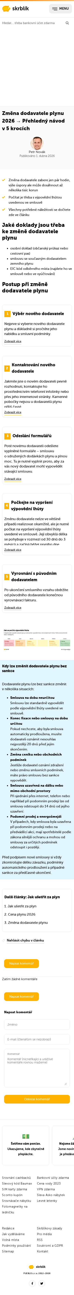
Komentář (13, 1053)
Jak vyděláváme (13, 1234)
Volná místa (10, 1240)
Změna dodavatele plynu (28, 923)
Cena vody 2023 (49, 1183)
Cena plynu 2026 (21, 914)
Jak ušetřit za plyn (22, 906)
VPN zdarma (46, 1189)
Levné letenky (47, 1200)
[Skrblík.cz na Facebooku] (32, 1283)
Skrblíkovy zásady (49, 1228)
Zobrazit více (12, 341)
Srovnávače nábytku (16, 1200)
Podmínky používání (16, 1245)
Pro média (44, 1234)
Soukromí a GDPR (50, 1245)
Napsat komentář (21, 963)
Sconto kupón (12, 1195)
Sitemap (8, 1251)
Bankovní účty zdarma (53, 1177)
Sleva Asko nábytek (51, 1195)
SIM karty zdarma (14, 1189)
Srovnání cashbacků (16, 1177)
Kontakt (42, 1251)
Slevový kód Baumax (17, 1183)
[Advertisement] (37, 67)
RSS (40, 1240)
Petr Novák (37, 152)
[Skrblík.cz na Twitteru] (41, 1283)
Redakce (8, 1228)
